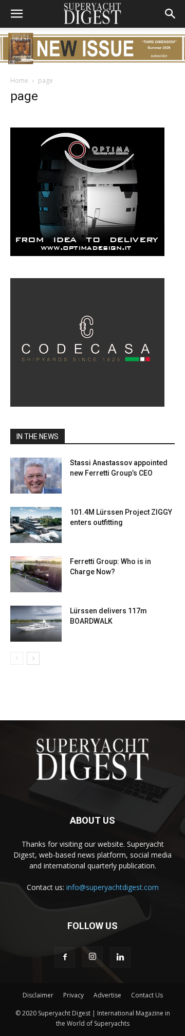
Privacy (73, 995)
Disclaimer (38, 995)
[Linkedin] (120, 957)
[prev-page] (16, 658)
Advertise (107, 995)
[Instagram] (92, 957)
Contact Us (147, 995)
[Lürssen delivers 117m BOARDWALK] (36, 624)
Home (19, 80)
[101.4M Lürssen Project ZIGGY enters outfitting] (36, 525)
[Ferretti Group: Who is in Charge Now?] (36, 574)
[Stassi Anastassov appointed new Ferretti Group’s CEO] (36, 476)
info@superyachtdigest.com (112, 887)
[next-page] (33, 658)
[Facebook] (64, 957)
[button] (16, 14)
